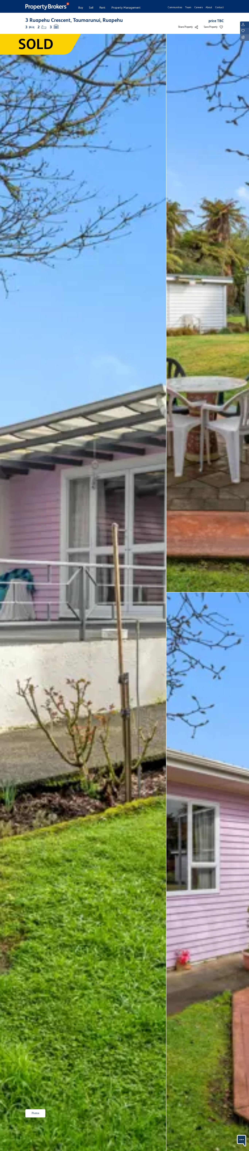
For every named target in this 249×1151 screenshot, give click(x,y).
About (209, 7)
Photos (35, 1113)
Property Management (126, 7)
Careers (198, 7)
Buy (80, 7)
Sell (91, 7)
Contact (219, 7)
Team (188, 7)
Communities (175, 7)
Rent (102, 7)
